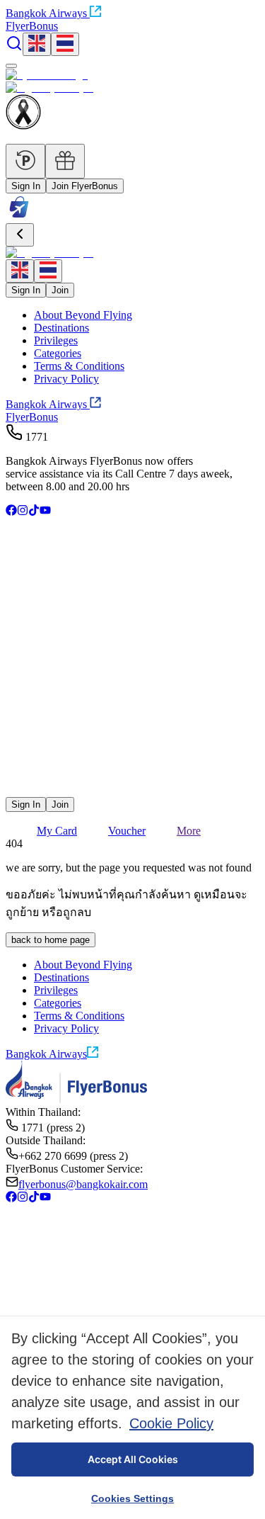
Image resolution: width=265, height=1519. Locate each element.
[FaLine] (15, 790)
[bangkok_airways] (132, 769)
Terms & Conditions (79, 366)
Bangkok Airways (46, 13)
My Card (57, 831)
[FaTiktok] (34, 512)
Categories (57, 353)
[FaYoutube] (45, 512)
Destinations (61, 328)
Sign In (25, 186)
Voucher (127, 831)
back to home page (50, 939)
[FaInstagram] (22, 512)
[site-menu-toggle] (11, 66)
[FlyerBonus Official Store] (19, 216)
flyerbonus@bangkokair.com (83, 1184)
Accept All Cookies (133, 1459)
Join (60, 290)
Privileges (56, 340)
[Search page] (14, 48)
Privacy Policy (66, 379)
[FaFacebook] (11, 512)
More (189, 831)
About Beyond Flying (83, 315)
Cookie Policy (171, 1423)
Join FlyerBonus (85, 186)
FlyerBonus (32, 417)
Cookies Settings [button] (132, 1498)
